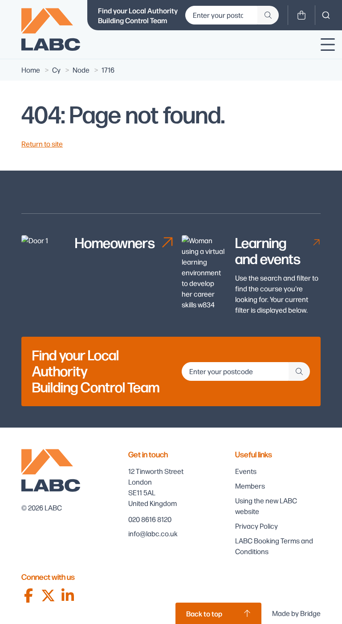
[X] (48, 595)
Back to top (204, 613)
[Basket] (301, 15)
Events (245, 471)
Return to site (42, 143)
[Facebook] (28, 595)
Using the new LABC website (266, 506)
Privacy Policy (256, 525)
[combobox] (326, 15)
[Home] (50, 29)
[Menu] (328, 44)
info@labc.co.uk (153, 533)
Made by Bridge (296, 613)
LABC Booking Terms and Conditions (274, 546)
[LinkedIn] (68, 595)
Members (250, 485)
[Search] (326, 15)
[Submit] (268, 15)
